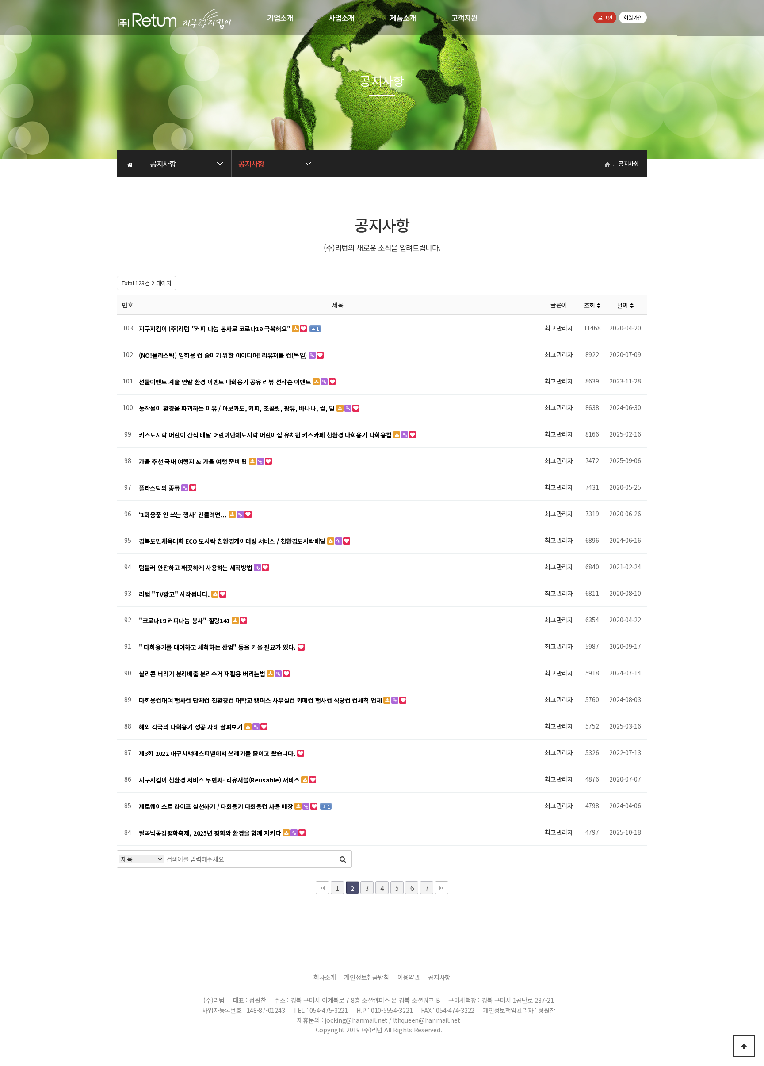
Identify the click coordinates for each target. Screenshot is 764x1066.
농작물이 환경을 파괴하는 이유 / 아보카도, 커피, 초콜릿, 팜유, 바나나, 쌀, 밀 (237, 408)
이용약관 (408, 977)
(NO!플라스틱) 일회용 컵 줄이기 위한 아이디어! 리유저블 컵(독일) (224, 355)
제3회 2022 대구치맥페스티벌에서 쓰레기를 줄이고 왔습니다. (218, 753)
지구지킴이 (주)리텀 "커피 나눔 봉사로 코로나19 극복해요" (215, 328)
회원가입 (632, 17)
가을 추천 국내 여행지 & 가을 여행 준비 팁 (194, 461)
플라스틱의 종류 (160, 487)
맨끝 (441, 887)
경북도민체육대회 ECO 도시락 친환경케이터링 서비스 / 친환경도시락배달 (233, 541)
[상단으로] (744, 1046)
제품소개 (403, 17)
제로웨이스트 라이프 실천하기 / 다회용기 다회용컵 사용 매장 (216, 806)
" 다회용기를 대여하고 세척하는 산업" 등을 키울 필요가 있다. (218, 647)
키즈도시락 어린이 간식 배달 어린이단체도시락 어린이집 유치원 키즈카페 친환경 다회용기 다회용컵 (266, 434)
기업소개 (280, 17)
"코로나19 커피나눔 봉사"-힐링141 (185, 620)
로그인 (605, 17)
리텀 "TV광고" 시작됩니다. (175, 594)
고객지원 (464, 17)
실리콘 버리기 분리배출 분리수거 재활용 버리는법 (203, 673)
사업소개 (342, 17)
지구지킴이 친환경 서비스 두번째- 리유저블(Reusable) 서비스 (220, 779)
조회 (590, 305)
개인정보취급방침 (366, 977)
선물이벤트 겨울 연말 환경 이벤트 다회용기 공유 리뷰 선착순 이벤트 (226, 381)
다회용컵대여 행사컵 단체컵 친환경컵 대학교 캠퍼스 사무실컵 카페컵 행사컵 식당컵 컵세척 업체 (261, 700)
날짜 (623, 305)
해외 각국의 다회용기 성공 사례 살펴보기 (191, 726)
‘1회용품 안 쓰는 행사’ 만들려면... (184, 514)
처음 (322, 887)
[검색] (342, 859)
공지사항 (439, 977)
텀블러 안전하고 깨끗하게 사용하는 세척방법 (196, 567)
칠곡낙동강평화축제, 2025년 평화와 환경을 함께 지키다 (211, 832)
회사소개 (324, 977)
